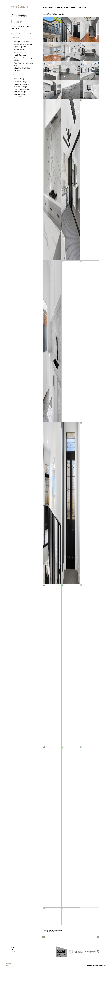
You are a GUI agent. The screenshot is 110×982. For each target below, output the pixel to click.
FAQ (12, 949)
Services (51, 8)
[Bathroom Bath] (52, 665)
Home (45, 8)
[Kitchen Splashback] (52, 179)
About (73, 8)
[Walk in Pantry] (89, 89)
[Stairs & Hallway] (89, 29)
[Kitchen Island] (89, 70)
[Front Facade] (52, 29)
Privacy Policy (9, 963)
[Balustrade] (52, 503)
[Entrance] (70, 29)
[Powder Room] (70, 341)
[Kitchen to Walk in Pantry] (52, 89)
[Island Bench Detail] (70, 89)
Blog (68, 8)
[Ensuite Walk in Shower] (70, 826)
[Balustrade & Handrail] (89, 273)
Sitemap (8, 965)
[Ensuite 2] (70, 51)
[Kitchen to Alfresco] (52, 70)
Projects (61, 8)
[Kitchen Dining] (70, 70)
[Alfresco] (70, 179)
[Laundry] (52, 341)
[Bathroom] (70, 665)
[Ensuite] (52, 826)
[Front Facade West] (70, 916)
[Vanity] (89, 826)
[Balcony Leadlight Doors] (70, 503)
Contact (81, 8)
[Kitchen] (89, 51)
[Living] (89, 179)
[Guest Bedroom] (52, 51)
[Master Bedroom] (89, 665)
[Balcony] (89, 503)
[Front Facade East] (52, 916)
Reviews (13, 947)
